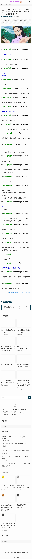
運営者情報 (16, 554)
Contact (19, 552)
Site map (7, 552)
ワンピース (5, 16)
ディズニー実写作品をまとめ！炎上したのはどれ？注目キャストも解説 (16, 465)
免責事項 (28, 552)
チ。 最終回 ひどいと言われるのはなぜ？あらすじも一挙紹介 (15, 458)
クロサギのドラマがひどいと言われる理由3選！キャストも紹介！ (15, 452)
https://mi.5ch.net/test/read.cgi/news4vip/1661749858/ (20, 292)
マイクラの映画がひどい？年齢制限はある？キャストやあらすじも (16, 445)
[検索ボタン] (30, 2)
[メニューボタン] (2, 2)
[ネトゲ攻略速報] (16, 2)
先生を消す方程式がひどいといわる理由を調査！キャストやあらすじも (16, 438)
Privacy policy (13, 552)
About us (23, 552)
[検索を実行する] (29, 397)
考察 (10, 16)
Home (3, 552)
